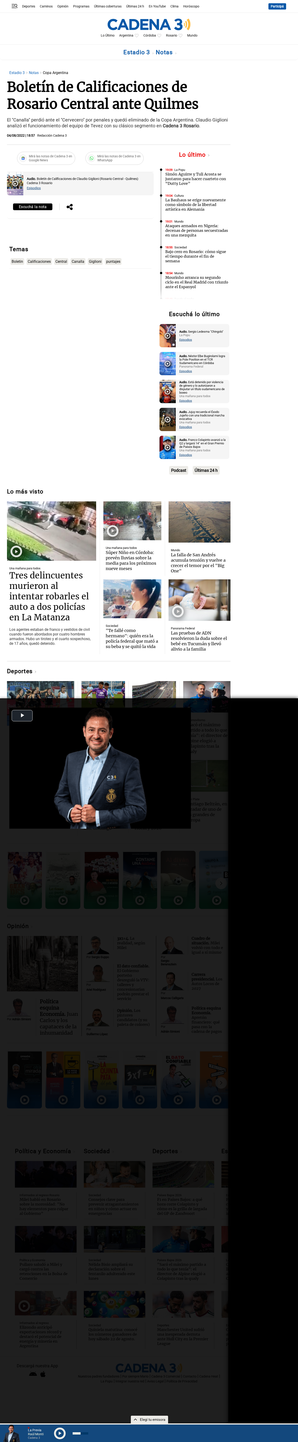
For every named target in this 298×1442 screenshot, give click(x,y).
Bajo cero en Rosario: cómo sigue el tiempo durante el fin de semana (195, 256)
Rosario (171, 35)
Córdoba (149, 35)
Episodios (34, 188)
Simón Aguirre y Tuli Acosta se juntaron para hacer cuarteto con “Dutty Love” (195, 179)
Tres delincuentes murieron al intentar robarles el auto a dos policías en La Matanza (49, 596)
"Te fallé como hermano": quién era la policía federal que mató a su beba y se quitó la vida (132, 638)
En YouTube (157, 6)
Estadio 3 (137, 52)
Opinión (62, 6)
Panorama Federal (183, 628)
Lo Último (108, 35)
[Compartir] (70, 207)
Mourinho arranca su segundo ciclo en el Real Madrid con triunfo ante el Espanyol (196, 282)
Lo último (193, 154)
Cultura (179, 195)
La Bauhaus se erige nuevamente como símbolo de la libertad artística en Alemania (195, 205)
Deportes (28, 6)
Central (61, 261)
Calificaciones (39, 261)
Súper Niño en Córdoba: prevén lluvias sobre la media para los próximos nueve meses (131, 560)
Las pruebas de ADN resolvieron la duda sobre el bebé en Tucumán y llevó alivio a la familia (199, 641)
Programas (81, 6)
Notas (165, 52)
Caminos (46, 6)
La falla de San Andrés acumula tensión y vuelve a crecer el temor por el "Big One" (198, 563)
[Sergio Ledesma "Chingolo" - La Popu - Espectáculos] (168, 335)
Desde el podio (184, 299)
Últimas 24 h (135, 6)
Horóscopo (191, 6)
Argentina (126, 35)
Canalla (78, 261)
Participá (277, 6)
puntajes (113, 261)
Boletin (17, 261)
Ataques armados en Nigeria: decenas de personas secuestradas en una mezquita (196, 230)
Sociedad (180, 247)
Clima (174, 6)
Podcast (178, 470)
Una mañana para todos (25, 568)
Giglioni (95, 261)
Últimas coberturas (108, 6)
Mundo (192, 35)
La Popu (179, 170)
